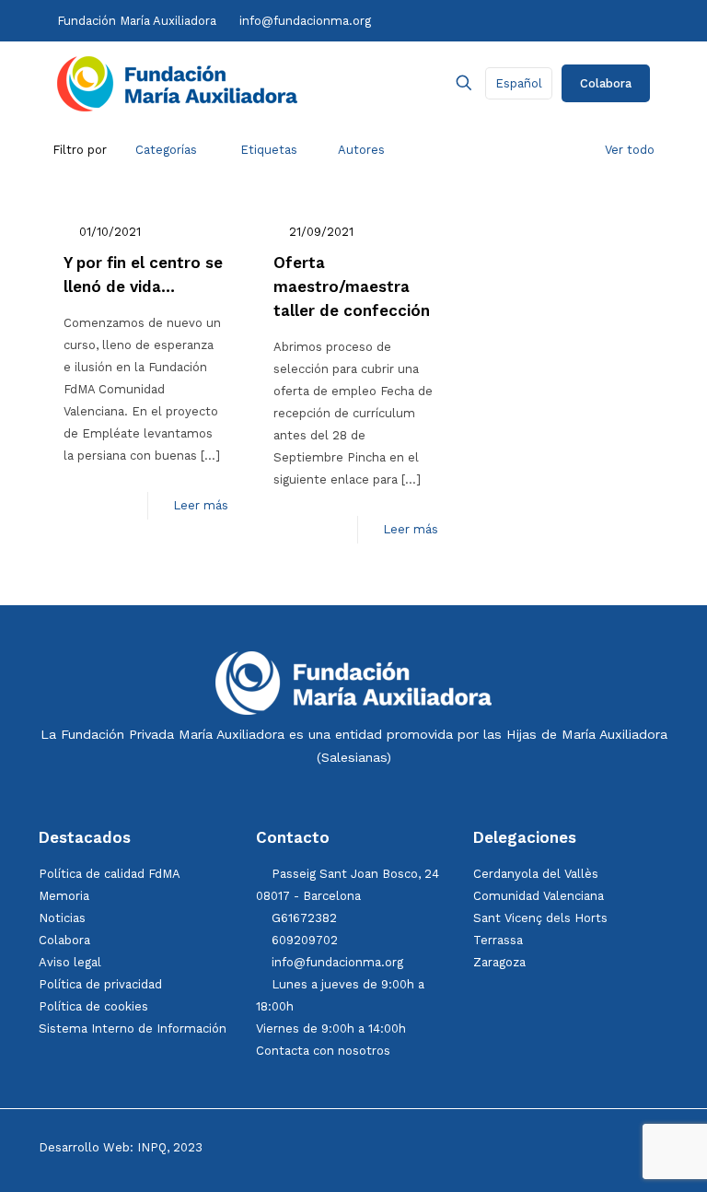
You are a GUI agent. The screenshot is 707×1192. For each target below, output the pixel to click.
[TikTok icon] (536, 20)
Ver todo (630, 150)
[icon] (593, 20)
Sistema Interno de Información (132, 1028)
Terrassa (498, 940)
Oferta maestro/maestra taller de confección (351, 286)
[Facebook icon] (480, 20)
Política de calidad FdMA (109, 874)
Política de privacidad (100, 984)
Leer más (200, 505)
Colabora (606, 83)
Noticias (62, 918)
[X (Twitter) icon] (499, 20)
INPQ (152, 1147)
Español (518, 83)
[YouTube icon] (555, 20)
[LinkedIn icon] (574, 20)
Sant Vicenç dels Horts (540, 918)
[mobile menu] (399, 83)
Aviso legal (70, 962)
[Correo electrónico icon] (611, 20)
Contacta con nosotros (323, 1051)
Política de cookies (93, 1006)
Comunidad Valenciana (538, 896)
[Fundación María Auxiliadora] (177, 82)
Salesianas (354, 757)
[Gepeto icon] (627, 20)
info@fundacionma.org (305, 21)
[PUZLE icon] (644, 20)
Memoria (64, 896)
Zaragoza (499, 962)
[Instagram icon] (519, 20)
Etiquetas (268, 150)
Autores (361, 150)
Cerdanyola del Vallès (535, 874)
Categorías (166, 150)
